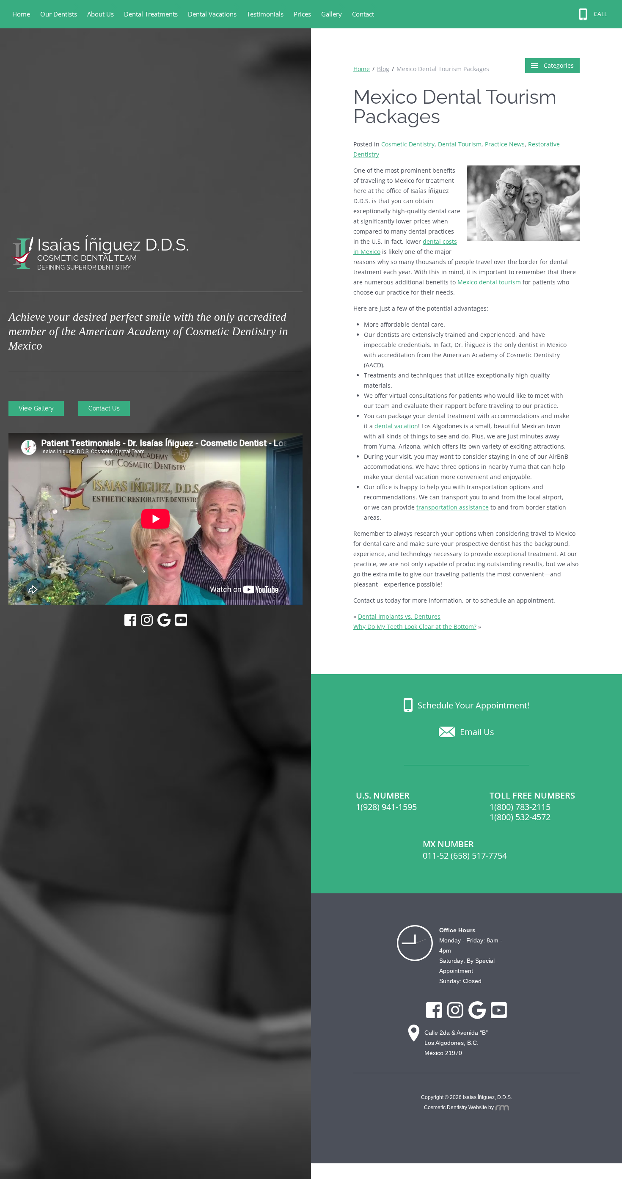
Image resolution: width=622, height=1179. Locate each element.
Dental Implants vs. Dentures (399, 616)
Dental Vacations (212, 14)
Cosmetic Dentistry (408, 144)
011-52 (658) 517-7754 (465, 855)
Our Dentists (58, 14)
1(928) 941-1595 (386, 807)
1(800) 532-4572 (520, 817)
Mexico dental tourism (489, 282)
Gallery (331, 14)
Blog (383, 69)
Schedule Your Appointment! (473, 705)
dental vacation (396, 426)
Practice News (505, 144)
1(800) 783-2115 (520, 807)
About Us (100, 14)
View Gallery (36, 408)
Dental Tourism (460, 144)
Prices (302, 14)
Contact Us (104, 408)
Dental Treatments (151, 14)
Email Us (477, 732)
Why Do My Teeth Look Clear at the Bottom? (414, 627)
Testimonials (265, 14)
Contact (363, 14)
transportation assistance (452, 507)
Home (21, 14)
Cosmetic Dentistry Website (455, 1107)
